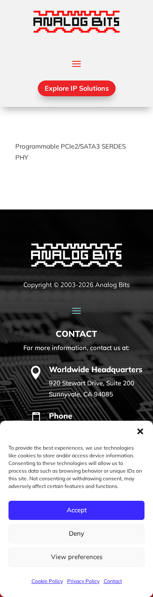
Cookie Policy (47, 581)
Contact (113, 581)
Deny (76, 533)
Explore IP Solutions (77, 88)
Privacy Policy (83, 581)
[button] (140, 431)
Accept (77, 510)
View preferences (76, 557)
